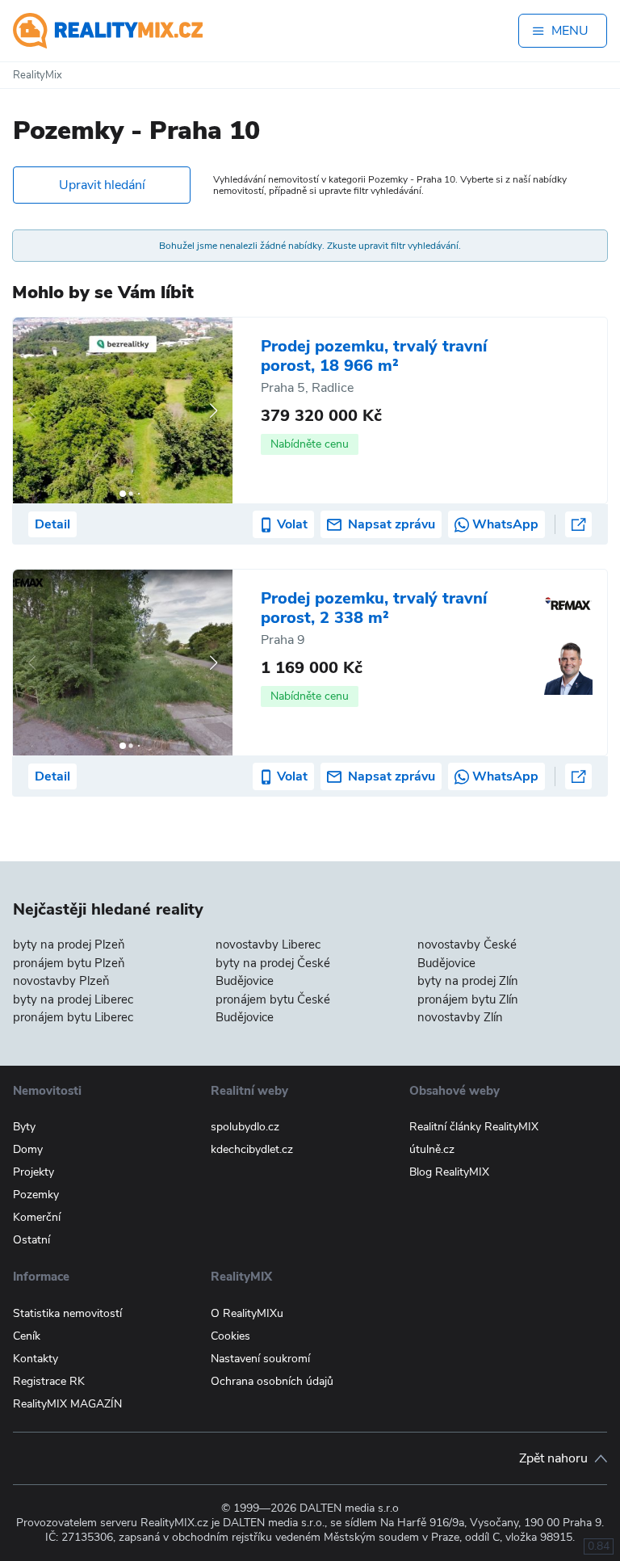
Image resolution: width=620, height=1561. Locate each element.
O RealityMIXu (247, 1313)
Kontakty (35, 1358)
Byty (24, 1126)
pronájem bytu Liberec (73, 1017)
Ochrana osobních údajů (272, 1381)
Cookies (230, 1336)
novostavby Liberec (268, 944)
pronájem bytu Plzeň (69, 963)
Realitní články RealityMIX (473, 1126)
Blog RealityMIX (449, 1172)
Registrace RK (49, 1381)
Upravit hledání (102, 185)
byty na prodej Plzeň (69, 944)
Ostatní (31, 1240)
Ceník (26, 1336)
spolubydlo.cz (245, 1126)
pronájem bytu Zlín (467, 999)
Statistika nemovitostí (67, 1313)
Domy (28, 1149)
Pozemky (36, 1194)
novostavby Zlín (460, 1017)
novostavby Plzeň (61, 981)
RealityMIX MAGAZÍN (67, 1404)
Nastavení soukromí (260, 1358)
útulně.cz (432, 1149)
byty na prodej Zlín (467, 981)
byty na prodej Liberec (73, 999)
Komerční (37, 1217)
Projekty (33, 1172)
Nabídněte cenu (309, 444)
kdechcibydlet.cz (252, 1149)
